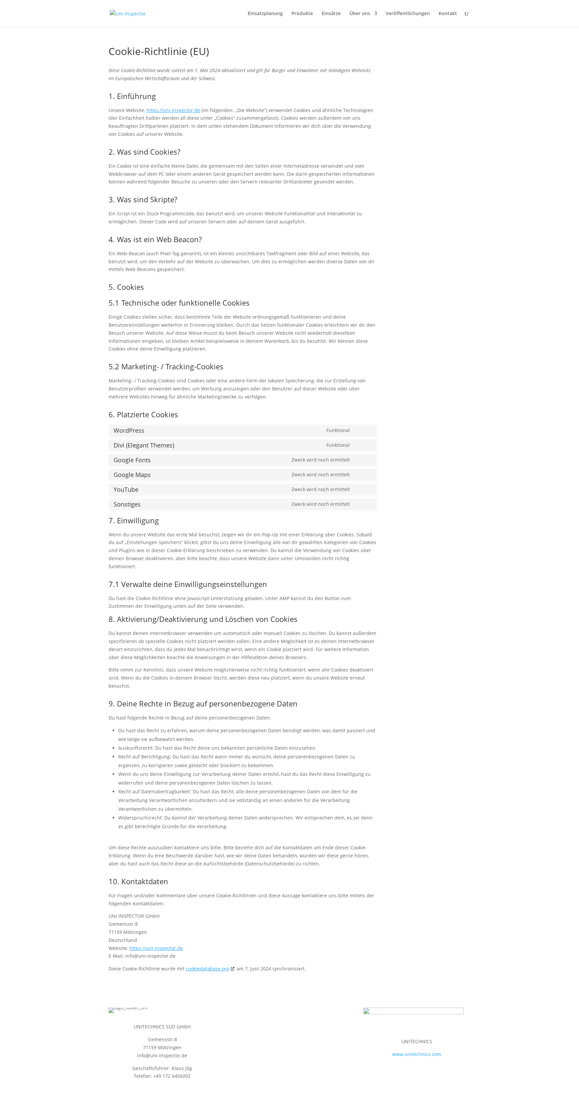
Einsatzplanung (265, 13)
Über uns (359, 13)
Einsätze (331, 13)
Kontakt (448, 13)
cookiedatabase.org (207, 968)
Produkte (302, 13)
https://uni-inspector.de (173, 110)
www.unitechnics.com (416, 1054)
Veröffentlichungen (408, 13)
